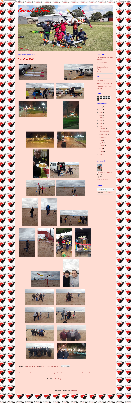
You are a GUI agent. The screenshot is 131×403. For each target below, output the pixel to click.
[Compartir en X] (65, 366)
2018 (100, 118)
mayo (102, 145)
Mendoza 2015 (26, 59)
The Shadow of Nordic (105, 172)
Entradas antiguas (87, 373)
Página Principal (57, 373)
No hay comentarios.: (52, 366)
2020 (100, 112)
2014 (100, 154)
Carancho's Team (33, 10)
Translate (109, 192)
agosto (103, 137)
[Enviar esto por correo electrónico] (62, 366)
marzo (102, 151)
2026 (100, 107)
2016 (100, 123)
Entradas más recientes (25, 373)
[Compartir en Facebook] (67, 366)
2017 (100, 120)
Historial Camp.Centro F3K (104, 83)
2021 (100, 109)
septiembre (104, 134)
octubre (103, 128)
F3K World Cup (101, 80)
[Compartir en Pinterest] (69, 366)
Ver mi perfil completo (103, 179)
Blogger (74, 390)
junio (102, 143)
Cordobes (99, 72)
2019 (100, 115)
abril (102, 148)
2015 (100, 126)
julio (102, 140)
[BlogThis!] (64, 366)
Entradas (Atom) (59, 379)
